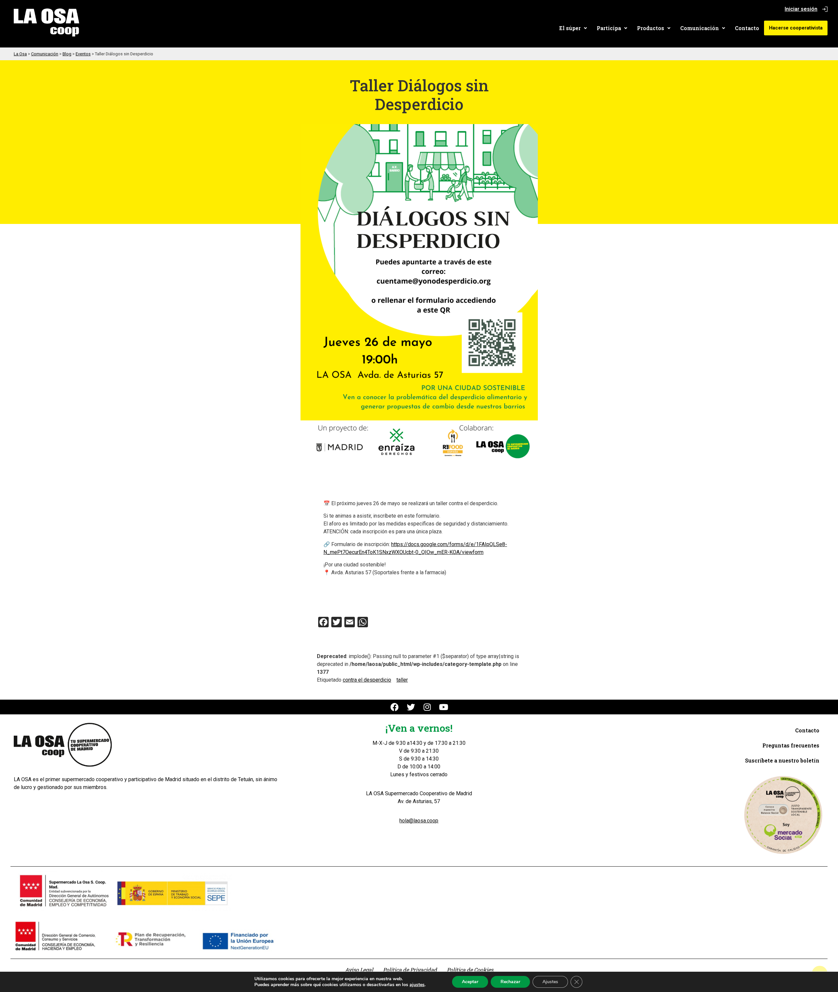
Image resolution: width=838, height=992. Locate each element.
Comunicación (699, 28)
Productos (650, 28)
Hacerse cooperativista (796, 28)
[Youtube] (444, 707)
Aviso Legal (359, 969)
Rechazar (510, 982)
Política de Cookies (470, 969)
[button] (573, 28)
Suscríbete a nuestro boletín (782, 760)
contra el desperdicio (367, 680)
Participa (609, 28)
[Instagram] (427, 707)
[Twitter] (411, 707)
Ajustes (550, 982)
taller (402, 680)
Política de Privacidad (410, 969)
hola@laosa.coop (418, 820)
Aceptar (470, 982)
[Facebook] (395, 707)
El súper (570, 28)
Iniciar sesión (801, 9)
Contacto (747, 28)
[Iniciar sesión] (825, 9)
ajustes (417, 985)
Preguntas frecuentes (790, 745)
